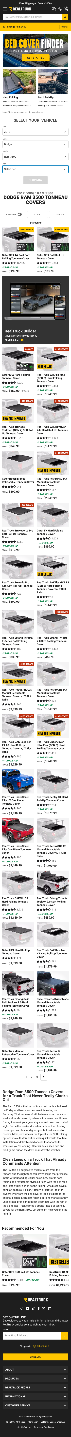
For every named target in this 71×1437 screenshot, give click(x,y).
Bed (4, 164)
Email (6, 1329)
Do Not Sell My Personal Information (22, 1422)
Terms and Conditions (44, 1427)
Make (5, 139)
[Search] (65, 17)
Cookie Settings (24, 1427)
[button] (35, 1369)
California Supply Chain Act (53, 1422)
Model (5, 151)
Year (5, 126)
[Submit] (64, 1336)
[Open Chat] (54, 9)
